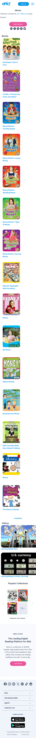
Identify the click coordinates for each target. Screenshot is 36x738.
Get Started (18, 664)
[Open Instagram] (9, 684)
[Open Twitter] (18, 684)
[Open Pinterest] (22, 684)
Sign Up (23, 4)
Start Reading (18, 24)
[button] (17, 602)
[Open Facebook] (5, 684)
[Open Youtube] (13, 684)
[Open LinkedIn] (30, 684)
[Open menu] (32, 4)
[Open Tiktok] (26, 684)
